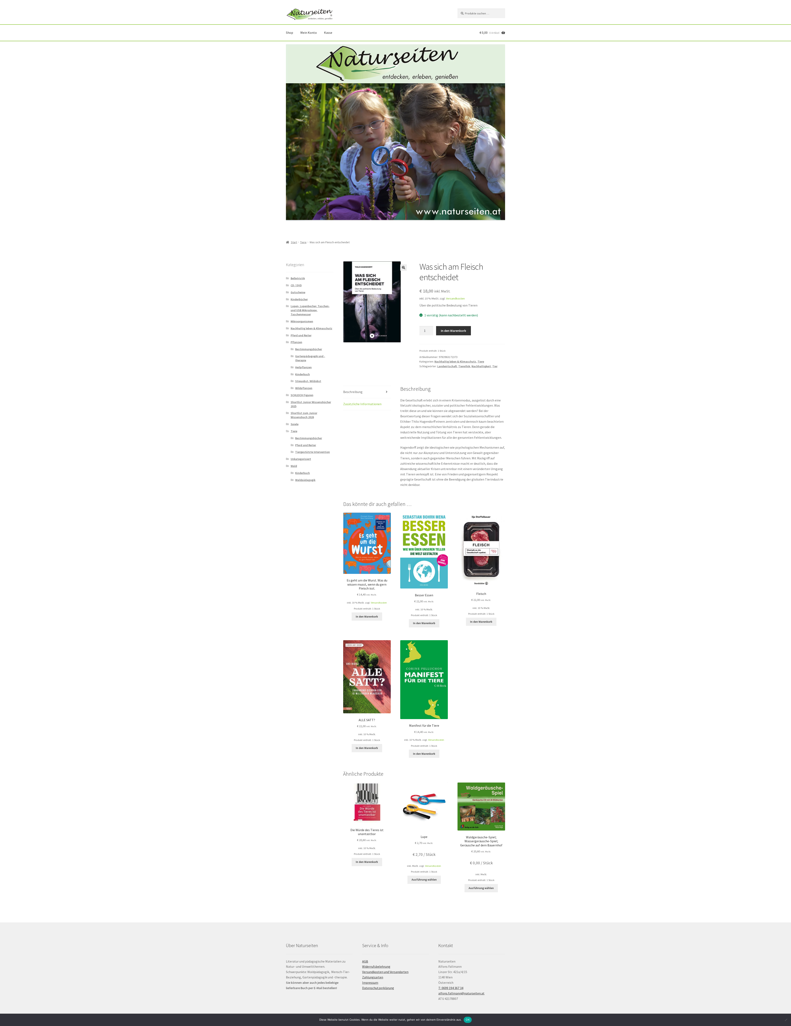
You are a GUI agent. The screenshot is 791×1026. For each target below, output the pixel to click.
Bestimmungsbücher (308, 349)
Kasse (328, 32)
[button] (403, 267)
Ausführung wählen (424, 879)
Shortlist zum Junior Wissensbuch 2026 (304, 415)
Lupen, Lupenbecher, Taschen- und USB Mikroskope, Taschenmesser (310, 310)
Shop (289, 32)
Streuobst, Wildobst (308, 381)
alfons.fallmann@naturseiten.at (461, 993)
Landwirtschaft (447, 366)
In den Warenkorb (453, 331)
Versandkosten (455, 298)
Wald (294, 466)
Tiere (303, 242)
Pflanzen (296, 342)
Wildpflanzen (303, 388)
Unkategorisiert (301, 459)
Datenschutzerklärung (378, 988)
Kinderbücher (299, 299)
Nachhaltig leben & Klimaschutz (455, 361)
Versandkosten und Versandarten (385, 972)
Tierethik (464, 366)
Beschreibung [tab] (353, 392)
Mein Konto (308, 32)
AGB (365, 961)
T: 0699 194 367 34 (450, 988)
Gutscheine (298, 292)
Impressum (370, 982)
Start (294, 242)
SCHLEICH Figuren (302, 395)
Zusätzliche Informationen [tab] (362, 404)
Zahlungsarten (372, 977)
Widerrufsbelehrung (376, 966)
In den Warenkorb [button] (367, 616)
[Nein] (786, 1020)
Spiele (294, 424)
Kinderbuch (302, 374)
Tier (494, 366)
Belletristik (298, 278)
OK (468, 1019)
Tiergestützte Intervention (312, 452)
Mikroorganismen (302, 321)
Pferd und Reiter (301, 335)
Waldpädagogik (305, 480)
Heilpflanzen (303, 367)
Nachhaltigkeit (481, 366)
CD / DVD (296, 285)
